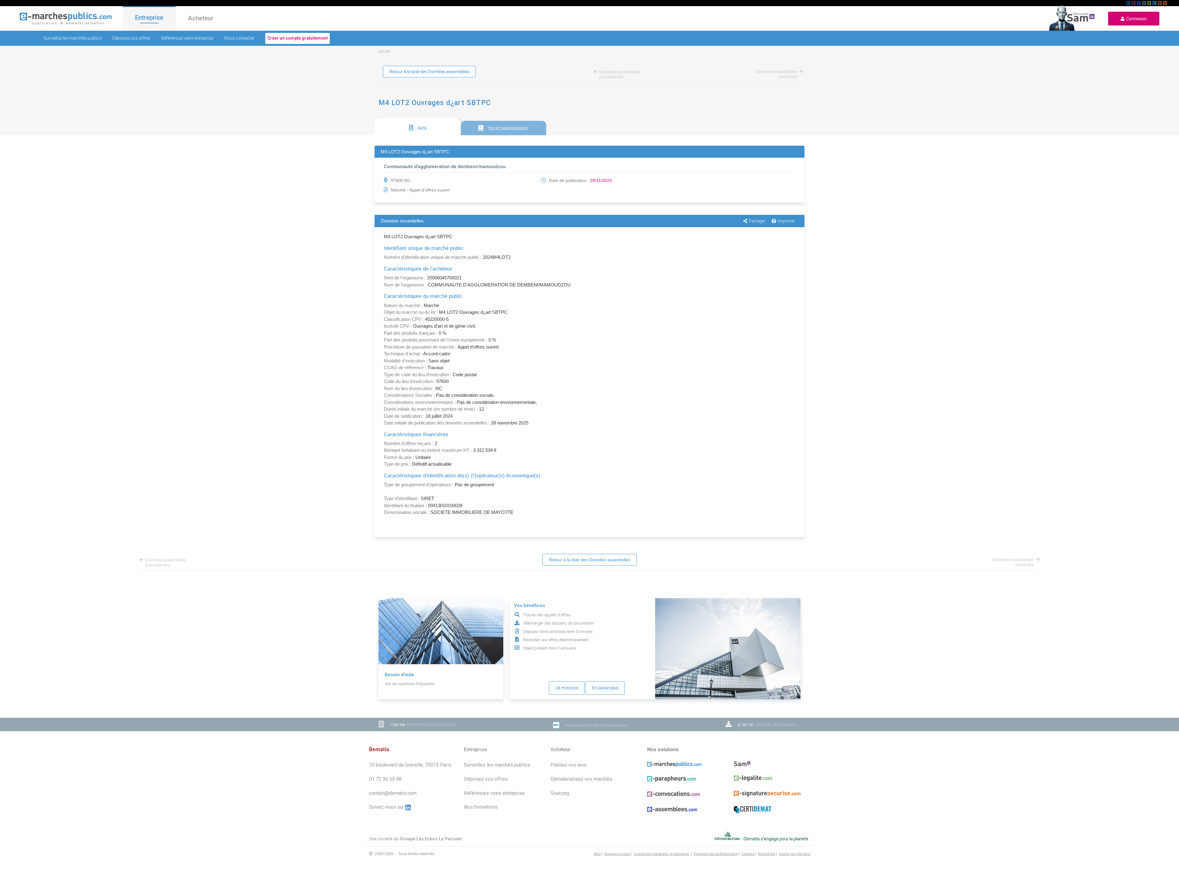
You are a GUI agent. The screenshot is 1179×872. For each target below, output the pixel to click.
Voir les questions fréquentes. (410, 683)
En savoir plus (605, 687)
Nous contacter (239, 38)
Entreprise (149, 17)
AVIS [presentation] (421, 128)
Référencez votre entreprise (187, 38)
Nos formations (480, 807)
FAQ (597, 854)
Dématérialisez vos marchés (581, 779)
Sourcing (560, 793)
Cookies (747, 854)
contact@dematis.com (393, 793)
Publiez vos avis (568, 765)
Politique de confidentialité (715, 854)
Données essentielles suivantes (776, 74)
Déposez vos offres (131, 38)
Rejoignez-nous (617, 854)
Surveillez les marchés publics (73, 38)
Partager (757, 221)
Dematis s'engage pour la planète (776, 838)
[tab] (418, 126)
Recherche (766, 854)
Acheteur (200, 18)
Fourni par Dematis (794, 854)
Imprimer (786, 221)
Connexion (1135, 18)
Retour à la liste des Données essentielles (429, 71)
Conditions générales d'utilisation (662, 854)
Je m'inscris (566, 687)
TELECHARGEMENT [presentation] (507, 128)
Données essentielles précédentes (619, 74)
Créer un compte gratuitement (297, 38)
